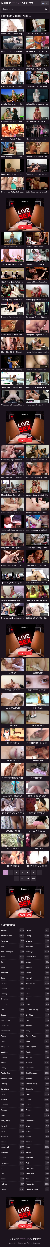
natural (37, 978)
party (37, 1031)
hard (12, 1131)
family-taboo (12, 1078)
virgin (37, 1147)
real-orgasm (37, 1047)
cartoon (12, 988)
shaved (37, 1078)
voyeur (37, 1152)
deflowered (12, 1031)
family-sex (12, 1073)
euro (12, 1041)
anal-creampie (12, 951)
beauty (12, 978)
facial (12, 1062)
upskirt (37, 1136)
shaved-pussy (37, 1084)
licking (37, 936)
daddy (12, 1015)
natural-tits (37, 983)
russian (37, 1062)
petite (37, 1041)
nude (37, 988)
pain (37, 1020)
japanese (12, 1163)
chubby (12, 1004)
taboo (37, 1099)
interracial (12, 1147)
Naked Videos (17, 3)
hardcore (12, 1136)
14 (28, 878)
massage (37, 951)
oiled (37, 1004)
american (12, 941)
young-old (37, 1184)
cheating (12, 999)
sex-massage (37, 1073)
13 (22, 878)
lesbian (37, 930)
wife (37, 1179)
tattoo (37, 1105)
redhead (37, 1057)
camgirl (12, 983)
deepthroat (12, 1020)
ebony (12, 1036)
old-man (37, 1015)
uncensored (37, 1121)
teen (37, 1115)
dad (12, 1010)
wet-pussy (37, 1168)
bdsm (12, 967)
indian (12, 1142)
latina (12, 1189)
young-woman (37, 1189)
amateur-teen (12, 936)
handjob (12, 1126)
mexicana (37, 967)
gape (12, 1094)
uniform (37, 1131)
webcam (37, 1158)
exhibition (12, 1052)
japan (12, 1158)
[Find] (46, 9)
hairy (12, 1115)
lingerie (37, 941)
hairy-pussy (12, 1121)
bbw (12, 962)
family (12, 1068)
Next (34, 878)
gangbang (12, 1089)
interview (12, 1152)
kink (12, 1173)
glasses (12, 1110)
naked (37, 973)
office (37, 994)
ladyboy (12, 1184)
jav (12, 1168)
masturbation (37, 957)
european (12, 1047)
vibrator (37, 1142)
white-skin (37, 1173)
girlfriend (12, 1105)
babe (12, 957)
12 (17, 878)
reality (37, 1052)
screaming (37, 1068)
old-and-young (37, 1010)
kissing (12, 1179)
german (12, 1099)
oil (37, 999)
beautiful (12, 973)
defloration (12, 1025)
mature (37, 962)
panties (37, 1025)
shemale (37, 1089)
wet (37, 1163)
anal (12, 946)
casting (12, 994)
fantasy (12, 1084)
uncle (37, 1126)
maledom (37, 946)
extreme (12, 1057)
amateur (12, 930)
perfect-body (37, 1036)
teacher (37, 1110)
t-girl (37, 1094)
